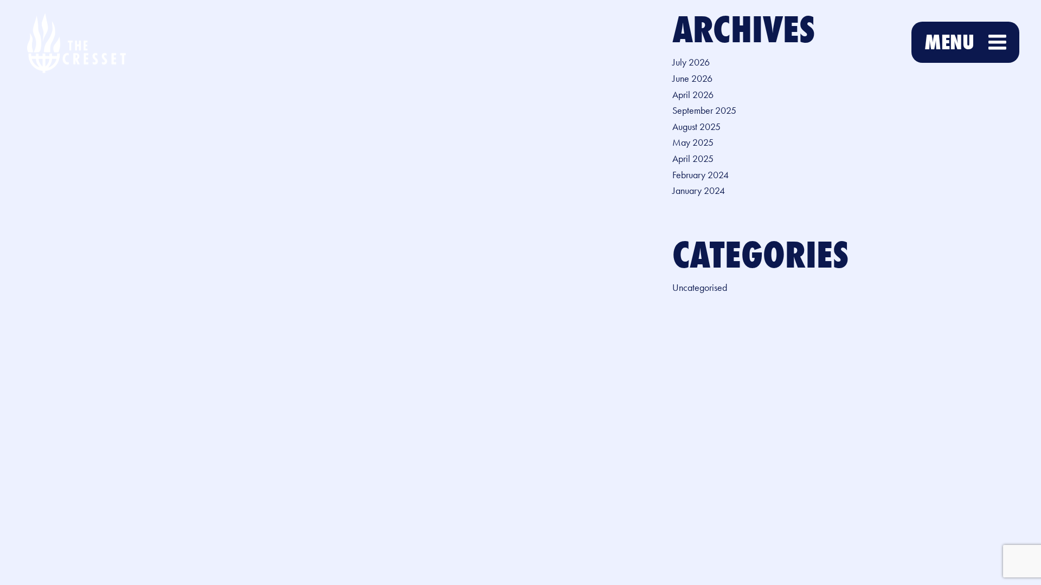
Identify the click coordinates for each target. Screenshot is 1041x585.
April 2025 (693, 159)
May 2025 (693, 142)
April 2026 (693, 95)
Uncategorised (699, 288)
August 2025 (696, 127)
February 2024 (700, 175)
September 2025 (704, 110)
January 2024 (698, 191)
